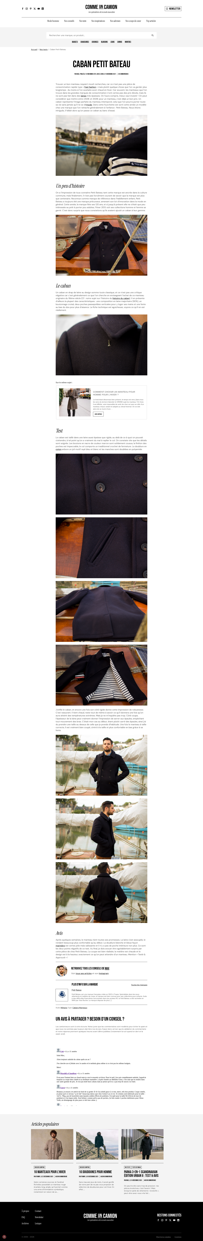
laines (83, 95)
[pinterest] (31, 9)
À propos (25, 1211)
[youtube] (39, 9)
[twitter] (35, 9)
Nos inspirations (98, 21)
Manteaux (83, 1008)
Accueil (34, 49)
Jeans (113, 42)
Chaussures (85, 42)
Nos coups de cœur (133, 21)
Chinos (119, 42)
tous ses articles (84, 973)
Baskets (75, 42)
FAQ (23, 1217)
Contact (38, 1211)
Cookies (178, 1237)
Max (107, 968)
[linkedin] (43, 9)
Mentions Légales (163, 1237)
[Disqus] (101, 1076)
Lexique (38, 1223)
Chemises (95, 42)
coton (58, 449)
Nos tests (82, 21)
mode (89, 104)
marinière (60, 945)
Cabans (75, 1008)
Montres (128, 42)
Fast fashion (90, 87)
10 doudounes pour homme (95, 1172)
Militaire (64, 1008)
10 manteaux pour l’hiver (50, 1172)
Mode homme (53, 21)
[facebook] (23, 9)
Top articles (151, 21)
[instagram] (27, 9)
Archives (25, 1223)
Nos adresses (115, 21)
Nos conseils (69, 21)
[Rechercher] (152, 35)
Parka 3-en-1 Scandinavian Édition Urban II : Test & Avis (141, 1174)
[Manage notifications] (4, 1237)
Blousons (104, 42)
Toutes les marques (139, 985)
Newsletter (174, 8)
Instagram (104, 973)
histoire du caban (121, 298)
